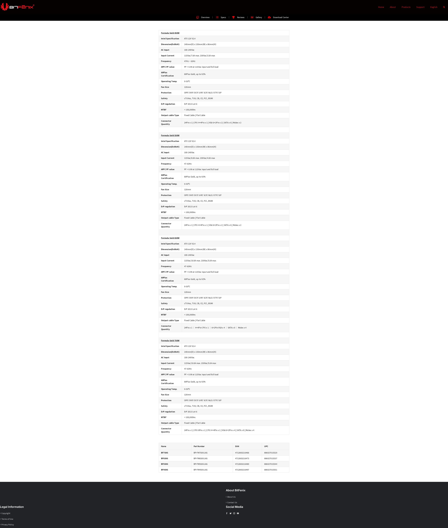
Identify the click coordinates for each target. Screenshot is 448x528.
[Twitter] (230, 513)
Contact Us (232, 502)
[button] (444, 7)
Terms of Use (7, 519)
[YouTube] (238, 513)
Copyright (5, 513)
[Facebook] (227, 513)
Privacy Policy (7, 524)
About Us (231, 496)
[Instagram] (234, 513)
